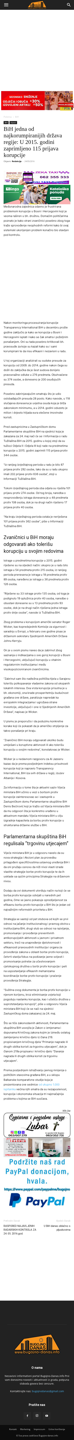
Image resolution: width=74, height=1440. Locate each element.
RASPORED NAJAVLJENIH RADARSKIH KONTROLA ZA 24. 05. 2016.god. (20, 1229)
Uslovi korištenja (56, 1429)
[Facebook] (27, 1416)
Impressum (39, 1429)
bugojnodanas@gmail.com (48, 1391)
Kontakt (13, 1429)
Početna (8, 116)
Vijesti (13, 122)
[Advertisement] (37, 49)
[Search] (69, 5)
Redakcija (17, 161)
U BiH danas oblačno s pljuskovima (57, 1227)
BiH (17, 116)
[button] (6, 5)
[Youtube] (46, 1416)
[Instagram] (37, 1415)
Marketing (25, 1429)
